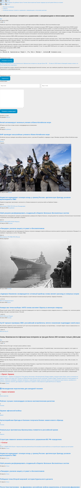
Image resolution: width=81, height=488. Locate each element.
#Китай (2, 141)
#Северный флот (9, 300)
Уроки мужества (32, 2)
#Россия (15, 206)
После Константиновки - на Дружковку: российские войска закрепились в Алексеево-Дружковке (40, 487)
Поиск (8, 0)
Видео (3, 0)
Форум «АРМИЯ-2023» (6, 446)
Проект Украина (8, 374)
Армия (6, 2)
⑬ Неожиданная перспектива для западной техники (21, 388)
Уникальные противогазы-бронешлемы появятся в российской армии (29, 430)
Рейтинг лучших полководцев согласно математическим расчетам (27, 401)
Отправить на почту (7, 60)
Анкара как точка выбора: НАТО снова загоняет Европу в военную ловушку (31, 307)
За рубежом (16, 2)
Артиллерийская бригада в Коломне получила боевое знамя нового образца (31, 420)
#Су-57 (6, 331)
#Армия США (3, 221)
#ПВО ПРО (10, 206)
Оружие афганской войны (10, 411)
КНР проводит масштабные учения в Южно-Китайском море (25, 134)
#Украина (17, 221)
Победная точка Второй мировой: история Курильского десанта (26, 479)
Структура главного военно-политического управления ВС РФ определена (31, 439)
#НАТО (9, 221)
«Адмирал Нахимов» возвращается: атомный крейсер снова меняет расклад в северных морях (39, 294)
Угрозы (21, 2)
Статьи (7, 383)
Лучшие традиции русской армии (44, 2)
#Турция (10, 316)
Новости (2, 2)
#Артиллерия (3, 206)
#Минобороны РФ (4, 237)
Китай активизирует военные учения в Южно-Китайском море (25, 122)
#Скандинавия (21, 206)
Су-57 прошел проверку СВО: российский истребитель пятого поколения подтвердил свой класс (40, 323)
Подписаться (5, 78)
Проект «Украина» (16, 446)
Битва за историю (51, 446)
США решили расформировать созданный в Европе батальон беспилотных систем (34, 213)
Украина (10, 2)
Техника (25, 2)
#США (12, 221)
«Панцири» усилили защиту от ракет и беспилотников (22, 228)
